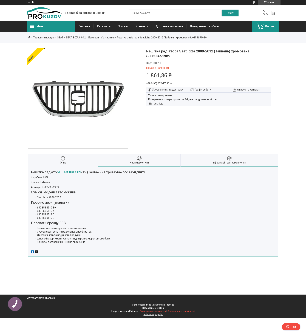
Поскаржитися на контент (153, 311)
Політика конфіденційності (181, 311)
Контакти (142, 26)
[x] (36, 252)
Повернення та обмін (204, 26)
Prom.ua (170, 305)
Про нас (123, 26)
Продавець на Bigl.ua (153, 308)
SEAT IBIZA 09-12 (76, 37)
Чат (293, 326)
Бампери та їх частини (101, 37)
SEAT (60, 37)
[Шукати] (230, 13)
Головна (84, 26)
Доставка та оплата (169, 26)
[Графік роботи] (273, 12)
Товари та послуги (44, 37)
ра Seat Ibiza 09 (69, 172)
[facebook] (32, 252)
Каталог (102, 26)
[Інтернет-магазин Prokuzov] (44, 13)
